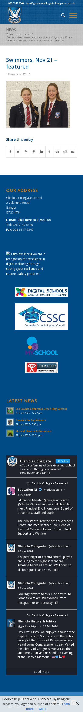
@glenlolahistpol (28, 626)
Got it (42, 709)
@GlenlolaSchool (29, 504)
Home (26, 34)
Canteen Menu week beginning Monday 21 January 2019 (38, 37)
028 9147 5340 (16, 3)
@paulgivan (52, 500)
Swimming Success (17, 40)
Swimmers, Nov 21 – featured (31, 63)
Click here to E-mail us (34, 220)
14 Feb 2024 (50, 626)
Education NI (27, 489)
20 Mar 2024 (25, 551)
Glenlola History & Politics (37, 621)
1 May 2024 (24, 494)
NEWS (11, 29)
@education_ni (53, 490)
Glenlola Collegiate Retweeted (49, 483)
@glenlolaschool (59, 546)
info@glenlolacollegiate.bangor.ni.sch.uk (50, 3)
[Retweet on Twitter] (28, 483)
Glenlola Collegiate (32, 546)
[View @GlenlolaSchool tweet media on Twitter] (56, 602)
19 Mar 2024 (25, 588)
